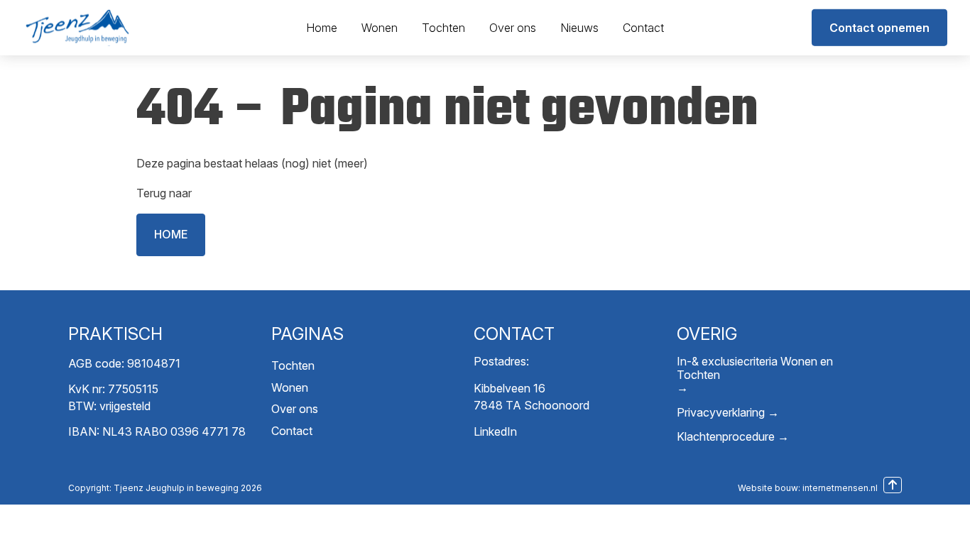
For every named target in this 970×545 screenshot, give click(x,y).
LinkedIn (495, 431)
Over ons (512, 28)
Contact (643, 28)
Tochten (443, 28)
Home (321, 28)
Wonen (379, 28)
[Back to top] (892, 484)
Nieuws (579, 28)
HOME (170, 234)
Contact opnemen (879, 28)
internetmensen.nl (840, 488)
